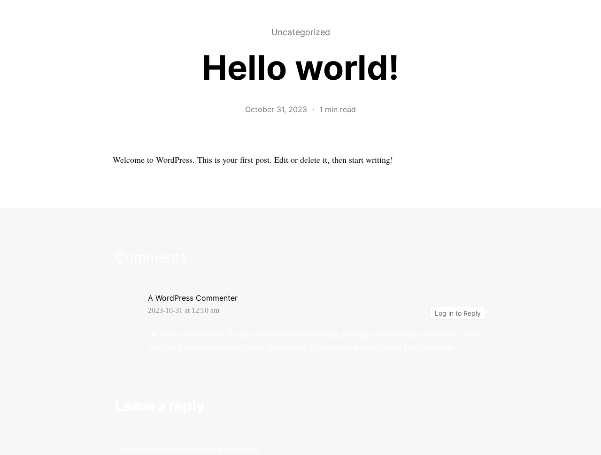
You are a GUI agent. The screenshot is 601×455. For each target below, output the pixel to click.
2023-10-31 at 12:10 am (183, 310)
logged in (175, 449)
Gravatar (439, 347)
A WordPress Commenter (193, 298)
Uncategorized (300, 32)
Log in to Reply (458, 313)
